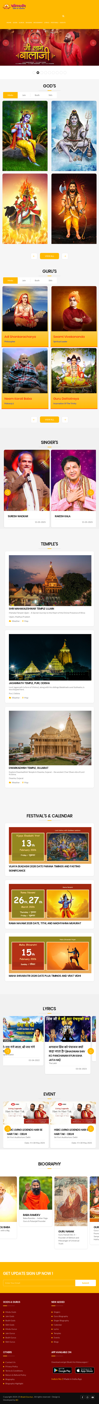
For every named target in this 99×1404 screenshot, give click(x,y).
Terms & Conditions (14, 1370)
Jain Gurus (10, 1333)
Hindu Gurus (11, 1329)
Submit (85, 1283)
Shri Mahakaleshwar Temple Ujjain (31, 608)
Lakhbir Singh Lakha (67, 516)
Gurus (21, 22)
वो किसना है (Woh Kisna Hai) (71, 1047)
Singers (29, 22)
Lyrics (46, 22)
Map (26, 621)
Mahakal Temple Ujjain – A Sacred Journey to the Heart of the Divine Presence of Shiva (47, 612)
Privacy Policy (11, 1366)
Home (9, 22)
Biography (38, 22)
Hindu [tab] (10, 95)
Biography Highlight (14, 1383)
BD (17, 1400)
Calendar (58, 1324)
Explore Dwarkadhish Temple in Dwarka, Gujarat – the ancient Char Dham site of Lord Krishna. (46, 773)
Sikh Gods (9, 1324)
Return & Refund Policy (15, 1375)
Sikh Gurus (10, 1342)
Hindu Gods (10, 1312)
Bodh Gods (10, 1320)
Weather (16, 621)
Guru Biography (61, 1316)
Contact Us (10, 1362)
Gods (15, 22)
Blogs (56, 1342)
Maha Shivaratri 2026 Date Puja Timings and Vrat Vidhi (45, 976)
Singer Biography (61, 1320)
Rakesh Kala (15, 516)
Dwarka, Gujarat (16, 778)
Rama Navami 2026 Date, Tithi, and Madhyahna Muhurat (45, 923)
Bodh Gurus (10, 1337)
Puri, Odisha (14, 693)
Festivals (54, 22)
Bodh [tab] (37, 95)
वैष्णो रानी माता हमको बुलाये (24, 1047)
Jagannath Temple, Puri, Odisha (29, 683)
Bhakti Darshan (27, 1397)
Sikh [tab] (50, 95)
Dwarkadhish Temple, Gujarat (28, 768)
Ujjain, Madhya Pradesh (19, 616)
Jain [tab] (24, 95)
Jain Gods (9, 1316)
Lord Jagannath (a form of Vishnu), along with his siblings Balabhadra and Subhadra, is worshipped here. (46, 688)
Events (62, 22)
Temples (57, 1333)
